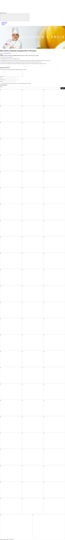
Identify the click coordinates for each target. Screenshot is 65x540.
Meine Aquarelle (4, 22)
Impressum (3, 24)
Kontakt (3, 23)
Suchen (1, 86)
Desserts (9, 53)
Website (1, 81)
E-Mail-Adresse (2, 79)
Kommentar (2, 76)
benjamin (6, 53)
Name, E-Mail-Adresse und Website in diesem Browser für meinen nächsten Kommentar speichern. (16, 83)
